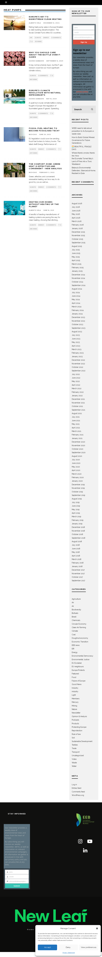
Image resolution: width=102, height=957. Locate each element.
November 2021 (78, 403)
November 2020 (78, 445)
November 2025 (78, 235)
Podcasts (75, 720)
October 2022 (77, 367)
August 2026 (77, 204)
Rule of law (76, 734)
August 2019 (77, 499)
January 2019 (77, 524)
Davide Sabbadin (36, 61)
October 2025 (77, 239)
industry (75, 691)
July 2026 (76, 207)
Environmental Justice (80, 660)
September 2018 (78, 538)
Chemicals (76, 620)
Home (30, 929)
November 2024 (78, 278)
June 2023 (76, 339)
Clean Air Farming (79, 627)
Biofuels (75, 613)
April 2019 (76, 513)
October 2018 (77, 534)
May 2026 (76, 214)
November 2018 (78, 531)
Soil (73, 738)
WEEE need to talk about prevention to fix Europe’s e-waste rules (83, 131)
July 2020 (76, 460)
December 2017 (78, 570)
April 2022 (76, 385)
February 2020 (78, 477)
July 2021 (75, 417)
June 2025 (76, 253)
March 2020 (76, 474)
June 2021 (76, 421)
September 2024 (78, 285)
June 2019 (76, 506)
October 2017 (77, 577)
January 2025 (77, 271)
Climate (38, 37)
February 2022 (78, 392)
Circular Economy (79, 624)
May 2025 (76, 257)
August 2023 (77, 332)
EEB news (76, 645)
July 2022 (76, 374)
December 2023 (78, 317)
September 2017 (78, 581)
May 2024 (76, 299)
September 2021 (78, 410)
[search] (92, 109)
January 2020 (77, 481)
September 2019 (78, 495)
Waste (74, 763)
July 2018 (76, 545)
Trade (74, 748)
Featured (75, 674)
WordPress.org (78, 795)
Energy (46, 37)
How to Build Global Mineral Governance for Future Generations (83, 140)
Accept (47, 947)
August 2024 (77, 289)
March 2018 (76, 559)
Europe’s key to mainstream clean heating (45, 18)
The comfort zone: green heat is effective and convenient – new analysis (45, 166)
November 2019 (78, 488)
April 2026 (76, 218)
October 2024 (77, 282)
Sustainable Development (82, 741)
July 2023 (76, 335)
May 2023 (76, 342)
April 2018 (76, 556)
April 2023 (76, 346)
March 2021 (76, 431)
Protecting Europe (79, 727)
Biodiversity (76, 610)
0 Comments (56, 37)
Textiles (75, 745)
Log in (74, 785)
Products (75, 724)
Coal (74, 635)
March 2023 (76, 349)
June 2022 (76, 378)
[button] (97, 928)
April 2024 (76, 303)
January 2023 (77, 357)
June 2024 (76, 296)
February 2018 (77, 563)
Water (74, 766)
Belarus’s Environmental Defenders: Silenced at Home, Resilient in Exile (84, 170)
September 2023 (78, 328)
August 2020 (77, 456)
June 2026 (76, 211)
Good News (76, 684)
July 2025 (76, 250)
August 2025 (77, 246)
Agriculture (76, 599)
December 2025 (78, 232)
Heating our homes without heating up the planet (44, 204)
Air (31, 37)
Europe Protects (78, 670)
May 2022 (76, 381)
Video (74, 759)
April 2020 (76, 470)
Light (74, 695)
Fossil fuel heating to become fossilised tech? (44, 129)
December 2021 (78, 399)
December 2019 (78, 485)
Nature (74, 709)
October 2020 (77, 449)
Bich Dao (33, 134)
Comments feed (78, 792)
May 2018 (76, 552)
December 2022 (78, 360)
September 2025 (78, 243)
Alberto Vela (35, 23)
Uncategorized (78, 755)
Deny (68, 947)
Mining (74, 706)
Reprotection (77, 731)
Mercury (75, 702)
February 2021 (77, 435)
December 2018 (78, 527)
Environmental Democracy (82, 656)
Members (75, 699)
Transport (75, 752)
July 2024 (76, 292)
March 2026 (76, 221)
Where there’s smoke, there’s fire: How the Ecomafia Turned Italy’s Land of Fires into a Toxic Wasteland (83, 158)
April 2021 (76, 428)
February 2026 (78, 225)
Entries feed (76, 788)
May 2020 (76, 467)
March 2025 (76, 264)
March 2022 (76, 388)
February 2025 (77, 268)
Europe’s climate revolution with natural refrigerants (45, 92)
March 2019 (76, 517)
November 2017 (78, 574)
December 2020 (78, 442)
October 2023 (77, 324)
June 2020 (76, 463)
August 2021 (77, 413)
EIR (73, 649)
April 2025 (76, 260)
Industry (75, 688)
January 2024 (77, 314)
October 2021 (77, 406)
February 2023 (78, 353)
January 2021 (77, 438)
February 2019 (77, 520)
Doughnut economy (80, 638)
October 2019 (77, 492)
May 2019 (75, 510)
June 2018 (76, 549)
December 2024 (78, 275)
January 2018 (77, 566)
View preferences (88, 947)
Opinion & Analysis (79, 716)
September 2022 (78, 371)
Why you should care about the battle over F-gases (45, 54)
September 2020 (78, 452)
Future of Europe (78, 681)
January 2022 (77, 396)
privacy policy (82, 91)
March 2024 (76, 307)
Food (74, 677)
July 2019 (75, 502)
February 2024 (78, 310)
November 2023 (78, 321)
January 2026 (77, 228)
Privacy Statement (69, 952)
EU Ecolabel (77, 663)
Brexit (74, 617)
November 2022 (78, 364)
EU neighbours (78, 667)
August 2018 (77, 541)
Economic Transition (80, 642)
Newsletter (76, 713)
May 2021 (75, 424)
